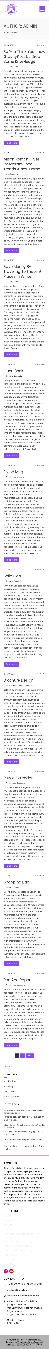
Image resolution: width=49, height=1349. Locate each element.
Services (8, 1224)
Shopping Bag (16, 882)
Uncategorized (12, 66)
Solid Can (12, 576)
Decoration (18, 376)
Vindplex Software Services (29, 1342)
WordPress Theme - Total (17, 1344)
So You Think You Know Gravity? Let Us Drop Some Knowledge (24, 56)
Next (30, 1055)
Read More (11, 143)
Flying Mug (13, 472)
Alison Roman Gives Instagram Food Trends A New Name (22, 164)
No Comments (40, 45)
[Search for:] (24, 1065)
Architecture (11, 477)
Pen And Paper (17, 980)
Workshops (9, 1259)
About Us (8, 1220)
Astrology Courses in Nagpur (19, 1246)
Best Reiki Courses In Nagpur (19, 1241)
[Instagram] (6, 1271)
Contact (8, 1263)
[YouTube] (11, 1271)
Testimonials (10, 1255)
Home (7, 1216)
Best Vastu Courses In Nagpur (20, 1250)
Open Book (13, 371)
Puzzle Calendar (18, 778)
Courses (8, 1229)
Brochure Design (19, 680)
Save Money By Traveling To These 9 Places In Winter (22, 271)
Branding (9, 376)
